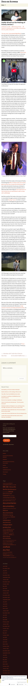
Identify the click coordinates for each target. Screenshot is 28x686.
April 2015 (5, 661)
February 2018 (6, 621)
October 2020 (6, 584)
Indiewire (5, 459)
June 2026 (5, 566)
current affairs (16, 28)
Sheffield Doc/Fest (7, 469)
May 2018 (5, 617)
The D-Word (5, 472)
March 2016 (5, 644)
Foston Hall (23, 52)
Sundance (5, 554)
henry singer (5, 518)
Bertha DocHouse (8, 489)
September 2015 (6, 653)
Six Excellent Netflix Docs (19, 356)
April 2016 (5, 641)
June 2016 (5, 639)
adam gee (7, 483)
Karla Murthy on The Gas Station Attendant (10, 389)
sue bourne (9, 552)
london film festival (8, 531)
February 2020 (6, 590)
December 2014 (6, 670)
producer (4, 543)
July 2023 (5, 570)
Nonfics (4, 465)
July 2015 (5, 655)
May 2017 (5, 633)
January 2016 (5, 648)
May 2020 (5, 586)
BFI (15, 489)
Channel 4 (6, 495)
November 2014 (6, 673)
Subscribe (6, 440)
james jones (12, 529)
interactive (4, 529)
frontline (4, 517)
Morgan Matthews (6, 534)
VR (15, 557)
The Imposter (12, 555)
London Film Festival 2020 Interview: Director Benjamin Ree (14, 413)
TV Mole (4, 474)
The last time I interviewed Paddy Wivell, (11, 33)
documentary (22, 28)
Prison (22, 344)
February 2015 (6, 666)
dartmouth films (7, 500)
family (15, 508)
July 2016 (5, 637)
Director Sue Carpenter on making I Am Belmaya (11, 400)
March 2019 (5, 608)
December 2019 (6, 595)
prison (13, 29)
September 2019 (6, 599)
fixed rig (11, 515)
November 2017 (6, 626)
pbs (8, 541)
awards (13, 484)
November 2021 (6, 575)
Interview (15, 26)
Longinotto (6, 533)
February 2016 (6, 646)
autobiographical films (7, 484)
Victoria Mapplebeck (12, 557)
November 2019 (6, 597)
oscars (15, 540)
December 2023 (6, 568)
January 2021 (5, 579)
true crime (4, 557)
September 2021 (6, 577)
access (4, 483)
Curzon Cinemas (5, 499)
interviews (8, 529)
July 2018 (5, 615)
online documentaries (10, 540)
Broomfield (10, 493)
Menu (2, 5)
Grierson (3, 29)
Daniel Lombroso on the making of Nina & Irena (11, 391)
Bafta (15, 484)
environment (12, 508)
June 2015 (5, 657)
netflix (10, 534)
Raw (12, 543)
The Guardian (6, 555)
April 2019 (5, 606)
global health (8, 517)
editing (8, 508)
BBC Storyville (11, 487)
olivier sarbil (5, 540)
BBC (4, 487)
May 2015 (5, 659)
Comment (21, 378)
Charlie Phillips (11, 495)
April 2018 (5, 619)
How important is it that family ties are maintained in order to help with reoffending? (13, 191)
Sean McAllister (10, 544)
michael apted (11, 533)
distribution (13, 500)
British (11, 492)
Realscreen (5, 467)
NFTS (13, 534)
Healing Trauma (12, 200)
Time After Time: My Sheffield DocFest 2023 (10, 394)
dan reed (14, 499)
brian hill (4, 491)
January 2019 (5, 610)
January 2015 (5, 668)
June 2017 (5, 630)
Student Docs (5, 552)
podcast (10, 541)
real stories (5, 544)
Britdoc (4, 453)
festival (5, 515)
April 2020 (5, 588)
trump (7, 557)
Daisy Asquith (10, 499)
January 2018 (5, 624)
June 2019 (5, 604)
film (8, 515)
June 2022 (5, 573)
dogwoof (5, 508)
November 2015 (6, 650)
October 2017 (6, 628)
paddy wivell (8, 29)
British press (5, 493)
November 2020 (6, 581)
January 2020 (5, 593)
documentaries (9, 503)
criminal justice (9, 28)
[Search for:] (25, 5)
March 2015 (5, 664)
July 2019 (5, 601)
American (10, 483)
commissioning (6, 497)
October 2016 (6, 635)
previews (19, 26)
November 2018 (6, 613)
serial (15, 544)
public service (9, 543)
